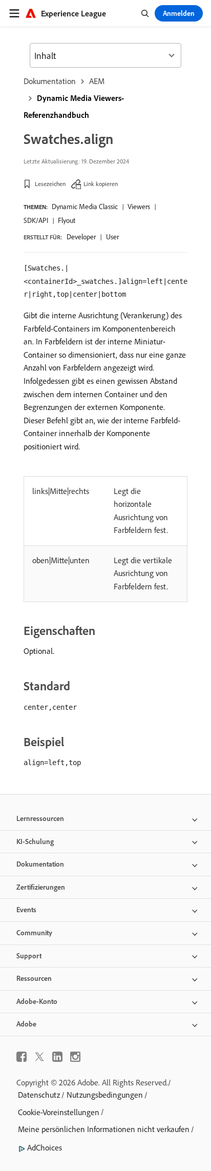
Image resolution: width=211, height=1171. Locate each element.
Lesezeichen (50, 184)
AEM (96, 81)
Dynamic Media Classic (85, 206)
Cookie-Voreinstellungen (58, 1112)
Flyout (66, 220)
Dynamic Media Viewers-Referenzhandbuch (74, 106)
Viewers (139, 206)
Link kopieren (100, 184)
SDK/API (36, 220)
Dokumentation (50, 81)
